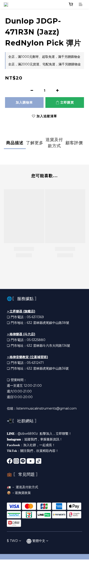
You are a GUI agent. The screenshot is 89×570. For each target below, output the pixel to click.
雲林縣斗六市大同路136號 (51, 346)
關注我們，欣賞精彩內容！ (39, 451)
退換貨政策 (23, 493)
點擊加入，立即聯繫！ (56, 433)
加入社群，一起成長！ (39, 445)
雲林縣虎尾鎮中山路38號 (51, 323)
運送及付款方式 (27, 487)
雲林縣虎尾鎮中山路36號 (51, 368)
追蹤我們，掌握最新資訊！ (43, 439)
